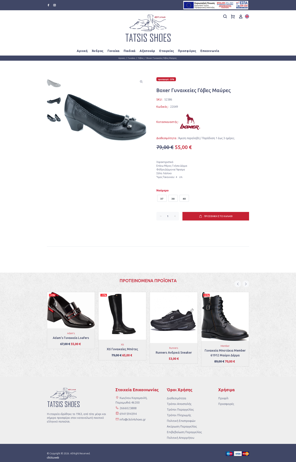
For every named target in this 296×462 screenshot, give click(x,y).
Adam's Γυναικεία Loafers (71, 337)
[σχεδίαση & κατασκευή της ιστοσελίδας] (53, 457)
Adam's (71, 333)
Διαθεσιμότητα (176, 398)
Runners (173, 348)
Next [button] (246, 284)
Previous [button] (238, 284)
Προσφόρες (187, 50)
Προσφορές (226, 403)
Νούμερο (162, 190)
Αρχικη (121, 58)
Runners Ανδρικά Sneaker (174, 352)
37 (162, 198)
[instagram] (54, 5)
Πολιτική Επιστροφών (181, 420)
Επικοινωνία (209, 50)
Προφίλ (223, 398)
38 (173, 198)
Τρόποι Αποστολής (179, 403)
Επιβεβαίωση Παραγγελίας (184, 432)
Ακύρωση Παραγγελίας (182, 426)
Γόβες (141, 58)
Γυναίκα (131, 58)
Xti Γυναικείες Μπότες (122, 349)
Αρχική (82, 50)
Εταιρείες (166, 50)
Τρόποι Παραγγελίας (180, 409)
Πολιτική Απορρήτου (180, 437)
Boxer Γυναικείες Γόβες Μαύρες (161, 58)
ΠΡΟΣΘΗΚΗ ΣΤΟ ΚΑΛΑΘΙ (218, 216)
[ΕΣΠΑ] (215, 4)
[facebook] (49, 5)
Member (225, 346)
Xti (122, 344)
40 (184, 198)
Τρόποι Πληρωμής (179, 415)
